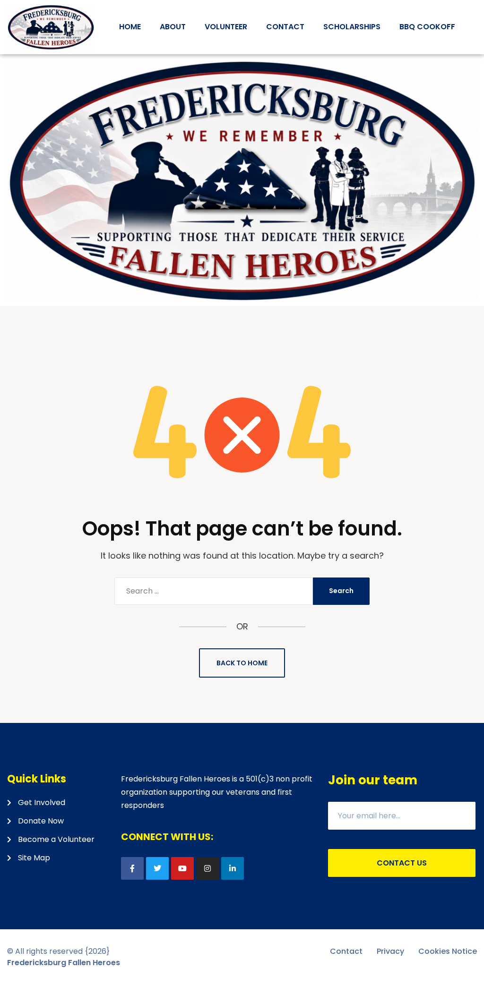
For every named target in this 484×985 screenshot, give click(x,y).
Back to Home (242, 663)
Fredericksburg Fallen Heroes (63, 962)
